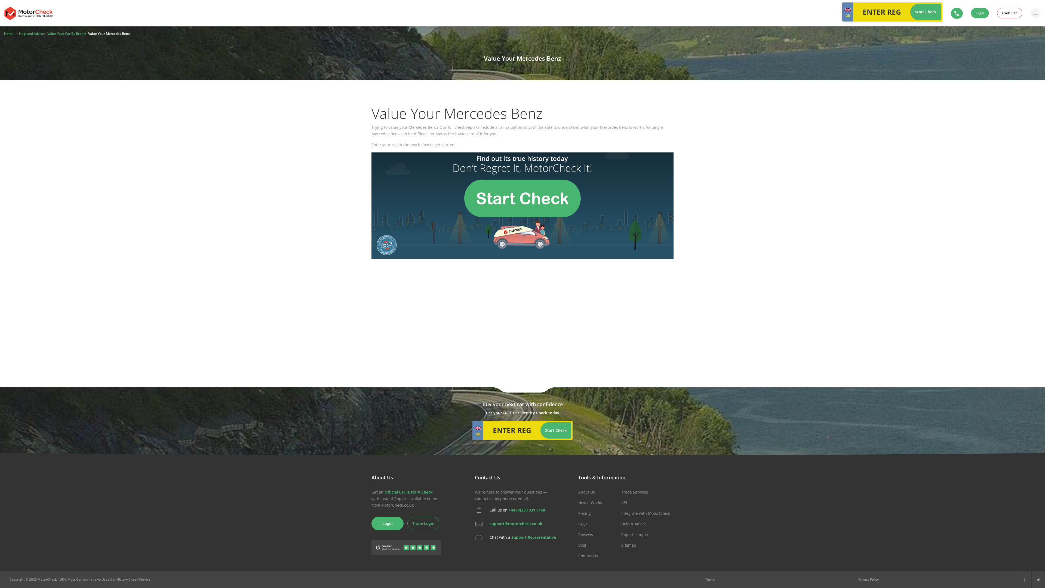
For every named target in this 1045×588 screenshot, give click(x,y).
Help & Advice (634, 523)
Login (980, 13)
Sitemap (628, 545)
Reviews (585, 534)
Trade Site (1010, 13)
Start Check (925, 11)
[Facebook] (1024, 579)
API (624, 502)
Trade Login (423, 523)
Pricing (584, 513)
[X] (1038, 579)
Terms (710, 579)
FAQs (583, 523)
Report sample (634, 534)
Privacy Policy (868, 579)
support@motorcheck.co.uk (516, 523)
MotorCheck (28, 13)
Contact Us (588, 555)
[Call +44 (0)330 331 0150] (957, 13)
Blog (582, 545)
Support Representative (533, 537)
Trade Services (634, 492)
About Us (586, 492)
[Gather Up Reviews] (406, 544)
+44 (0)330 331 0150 (527, 510)
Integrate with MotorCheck (645, 513)
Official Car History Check (409, 492)
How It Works (590, 502)
